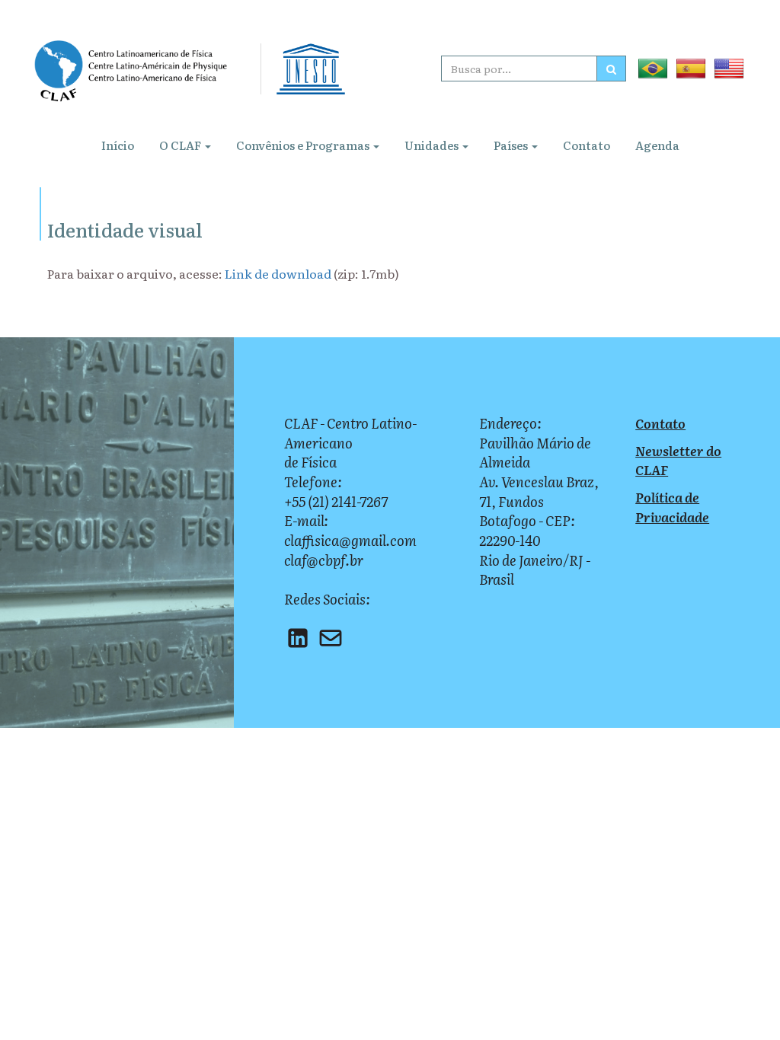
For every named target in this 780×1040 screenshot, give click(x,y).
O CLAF (181, 145)
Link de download (278, 273)
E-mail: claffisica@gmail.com (350, 530)
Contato (586, 145)
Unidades (432, 145)
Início (117, 145)
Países (512, 145)
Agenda (657, 145)
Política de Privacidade (672, 506)
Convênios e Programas (304, 145)
